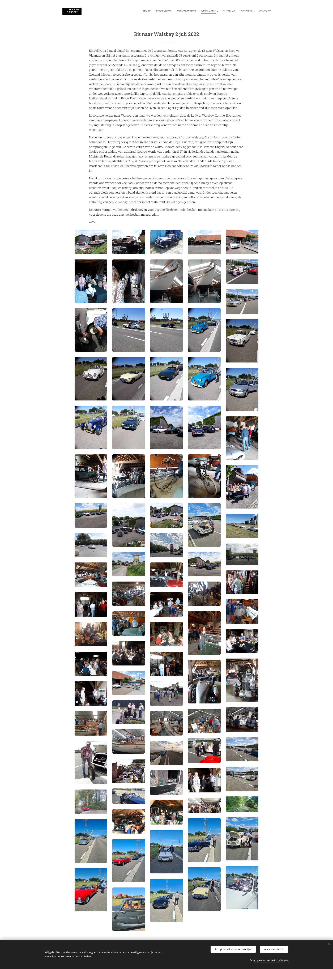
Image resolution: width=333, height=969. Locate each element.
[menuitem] (147, 11)
